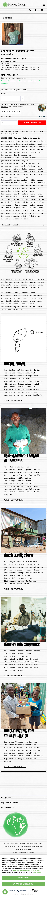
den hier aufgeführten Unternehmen (26, 870)
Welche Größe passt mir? (14, 90)
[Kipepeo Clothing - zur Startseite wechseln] (14, 4)
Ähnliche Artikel (11, 225)
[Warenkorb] (42, 10)
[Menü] (43, 5)
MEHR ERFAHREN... (15, 400)
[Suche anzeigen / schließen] (30, 10)
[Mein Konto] (35, 10)
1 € (8, 112)
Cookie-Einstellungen (23, 884)
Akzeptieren (23, 877)
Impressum (17, 894)
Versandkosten (8, 846)
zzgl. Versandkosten (18, 78)
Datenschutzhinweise (27, 894)
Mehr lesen (37, 872)
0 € (3, 112)
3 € (13, 112)
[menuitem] (43, 5)
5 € (18, 112)
